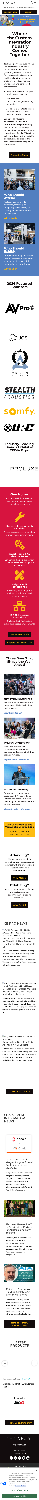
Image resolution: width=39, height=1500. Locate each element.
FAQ (14, 1445)
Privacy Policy (20, 1486)
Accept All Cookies (19, 1496)
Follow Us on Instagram (19, 1423)
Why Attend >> (11, 218)
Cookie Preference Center (19, 1490)
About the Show (19, 155)
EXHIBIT (28, 12)
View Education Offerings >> (18, 809)
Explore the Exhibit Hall (19, 642)
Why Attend (19, 878)
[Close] (36, 1470)
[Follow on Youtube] (23, 1458)
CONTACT (21, 1445)
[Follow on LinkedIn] (28, 1458)
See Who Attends (19, 634)
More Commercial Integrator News (19, 1324)
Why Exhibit (19, 905)
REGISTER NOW (10, 12)
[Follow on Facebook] (11, 1458)
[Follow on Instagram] (19, 1458)
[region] (19, 1483)
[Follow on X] (15, 1458)
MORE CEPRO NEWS (19, 1091)
